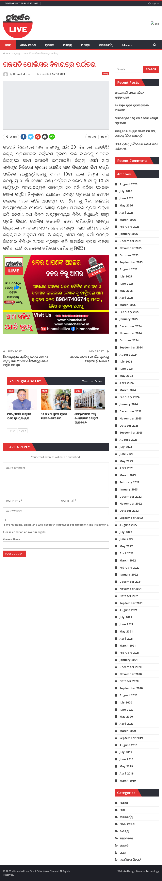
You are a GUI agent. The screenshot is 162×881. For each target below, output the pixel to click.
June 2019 (126, 759)
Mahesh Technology (147, 871)
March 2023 (128, 475)
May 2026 (126, 205)
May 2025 (126, 291)
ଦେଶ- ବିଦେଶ (28, 45)
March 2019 (128, 780)
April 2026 (126, 212)
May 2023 (126, 461)
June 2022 (126, 539)
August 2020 (128, 695)
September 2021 (131, 603)
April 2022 (126, 553)
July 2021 (126, 617)
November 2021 (131, 589)
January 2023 (129, 489)
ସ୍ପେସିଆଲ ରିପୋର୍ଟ (130, 859)
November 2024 (131, 333)
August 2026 (128, 184)
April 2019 (126, 773)
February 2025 (129, 312)
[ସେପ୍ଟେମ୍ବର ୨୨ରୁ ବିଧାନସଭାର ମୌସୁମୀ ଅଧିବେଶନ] (89, 399)
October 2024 (129, 340)
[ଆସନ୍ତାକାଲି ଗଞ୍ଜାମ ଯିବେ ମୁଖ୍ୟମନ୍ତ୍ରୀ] (22, 399)
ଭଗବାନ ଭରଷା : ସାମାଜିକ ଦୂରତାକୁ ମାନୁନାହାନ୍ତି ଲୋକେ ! (89, 359)
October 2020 (129, 681)
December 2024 (130, 326)
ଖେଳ (122, 810)
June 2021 (126, 624)
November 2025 (131, 248)
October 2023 (129, 425)
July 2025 (126, 276)
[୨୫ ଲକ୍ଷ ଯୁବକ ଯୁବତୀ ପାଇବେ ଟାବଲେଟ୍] (56, 399)
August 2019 (128, 745)
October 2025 (129, 255)
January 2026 (129, 234)
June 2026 (126, 198)
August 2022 (128, 525)
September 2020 (131, 688)
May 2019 (126, 766)
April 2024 (126, 383)
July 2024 (126, 361)
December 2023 (130, 411)
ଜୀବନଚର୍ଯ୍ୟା (106, 45)
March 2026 (128, 220)
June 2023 (126, 454)
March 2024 (128, 390)
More (126, 45)
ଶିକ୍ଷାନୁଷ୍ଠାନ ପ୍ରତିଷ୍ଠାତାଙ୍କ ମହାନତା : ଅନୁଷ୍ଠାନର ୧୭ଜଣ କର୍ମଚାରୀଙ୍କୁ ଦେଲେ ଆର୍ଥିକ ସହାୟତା (26, 361)
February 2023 (129, 482)
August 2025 (128, 269)
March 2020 (128, 731)
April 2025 (126, 297)
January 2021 (129, 660)
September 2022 (131, 518)
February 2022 (129, 567)
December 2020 (130, 667)
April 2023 (126, 468)
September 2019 (131, 738)
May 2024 (126, 376)
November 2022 (131, 503)
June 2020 (126, 709)
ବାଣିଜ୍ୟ (67, 45)
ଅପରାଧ (85, 45)
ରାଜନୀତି (49, 45)
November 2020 (131, 674)
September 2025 (131, 262)
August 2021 (128, 610)
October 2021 (129, 596)
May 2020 (126, 716)
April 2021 (126, 638)
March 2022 (128, 560)
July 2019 (126, 752)
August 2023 (128, 439)
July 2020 (126, 702)
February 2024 (129, 397)
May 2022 (126, 546)
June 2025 (126, 283)
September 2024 (131, 347)
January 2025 (129, 319)
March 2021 (128, 645)
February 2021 (129, 653)
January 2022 (129, 574)
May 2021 (126, 631)
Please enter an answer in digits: (24, 532)
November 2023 (131, 418)
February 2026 (129, 226)
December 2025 (130, 241)
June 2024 (126, 368)
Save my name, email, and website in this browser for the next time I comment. (56, 524)
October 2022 (129, 510)
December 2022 (130, 496)
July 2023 (126, 447)
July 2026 (126, 191)
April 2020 (126, 724)
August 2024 (128, 354)
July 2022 (126, 532)
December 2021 (130, 581)
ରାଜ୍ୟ (8, 45)
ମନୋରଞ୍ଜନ (126, 838)
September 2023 (131, 432)
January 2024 (129, 404)
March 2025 (128, 305)
